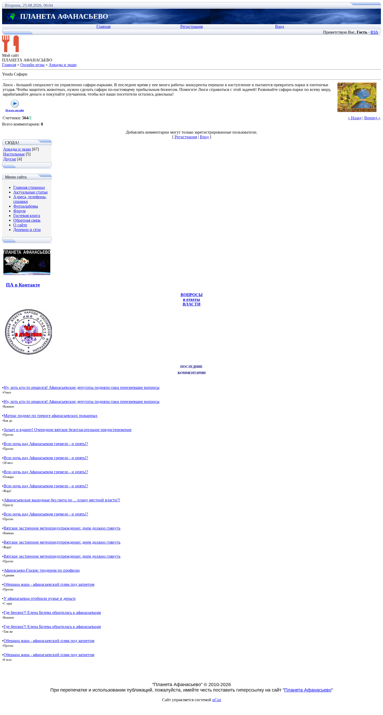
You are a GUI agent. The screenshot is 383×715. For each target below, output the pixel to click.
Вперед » (372, 118)
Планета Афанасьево (307, 690)
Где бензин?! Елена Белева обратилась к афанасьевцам (52, 612)
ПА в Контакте (23, 285)
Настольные (14, 154)
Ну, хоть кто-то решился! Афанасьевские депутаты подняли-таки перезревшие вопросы (81, 387)
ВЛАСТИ (191, 304)
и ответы (191, 299)
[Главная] (10, 50)
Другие (9, 159)
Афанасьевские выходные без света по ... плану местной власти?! (62, 500)
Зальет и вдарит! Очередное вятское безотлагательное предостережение (68, 429)
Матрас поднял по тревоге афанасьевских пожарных (50, 415)
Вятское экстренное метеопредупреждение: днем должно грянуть (62, 528)
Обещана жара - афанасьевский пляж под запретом (49, 584)
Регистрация (191, 26)
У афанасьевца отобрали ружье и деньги (40, 598)
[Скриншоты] (356, 97)
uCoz (216, 700)
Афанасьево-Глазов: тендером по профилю (42, 570)
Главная (103, 26)
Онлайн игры (32, 65)
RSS (374, 32)
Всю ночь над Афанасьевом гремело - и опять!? (46, 444)
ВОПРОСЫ (192, 295)
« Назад (354, 118)
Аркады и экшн (63, 65)
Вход (279, 26)
